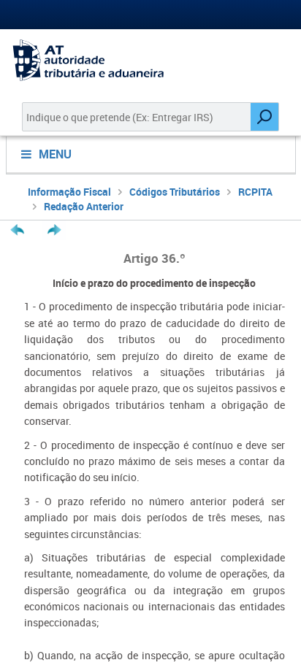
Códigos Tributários (174, 192)
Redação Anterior (83, 206)
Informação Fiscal (69, 192)
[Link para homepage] (150, 60)
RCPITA (255, 192)
